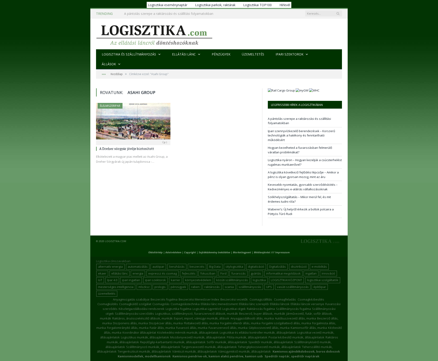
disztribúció (299, 266)
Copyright (190, 252)
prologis (160, 287)
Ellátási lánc (184, 54)
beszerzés (197, 266)
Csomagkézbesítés (311, 299)
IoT (100, 280)
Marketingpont (242, 252)
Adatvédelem (173, 252)
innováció (328, 273)
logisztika (259, 280)
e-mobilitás (319, 266)
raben (195, 287)
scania (229, 287)
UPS (269, 287)
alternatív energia (110, 266)
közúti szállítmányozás (232, 280)
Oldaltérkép (155, 252)
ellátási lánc (119, 273)
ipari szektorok (155, 280)
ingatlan (311, 273)
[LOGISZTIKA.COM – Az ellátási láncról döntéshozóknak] (154, 34)
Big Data (215, 266)
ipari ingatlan (131, 280)
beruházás (177, 266)
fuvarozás (238, 273)
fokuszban (207, 273)
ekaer (102, 273)
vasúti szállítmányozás (293, 287)
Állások (109, 64)
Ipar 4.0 (112, 280)
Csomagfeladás (285, 299)
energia (138, 273)
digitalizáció (256, 266)
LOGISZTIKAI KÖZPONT (286, 280)
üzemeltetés (106, 293)
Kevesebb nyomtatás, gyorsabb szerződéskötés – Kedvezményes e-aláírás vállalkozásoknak (303, 187)
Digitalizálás (277, 266)
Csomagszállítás (261, 299)
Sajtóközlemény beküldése (215, 252)
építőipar (319, 287)
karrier (175, 280)
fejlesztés (189, 273)
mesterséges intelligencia (115, 287)
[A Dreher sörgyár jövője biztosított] (133, 122)
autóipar (158, 266)
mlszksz (144, 287)
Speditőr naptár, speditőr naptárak (292, 356)
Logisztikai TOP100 (257, 5)
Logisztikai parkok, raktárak (215, 5)
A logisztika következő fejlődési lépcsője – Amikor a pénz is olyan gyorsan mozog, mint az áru (303, 174)
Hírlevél (284, 5)
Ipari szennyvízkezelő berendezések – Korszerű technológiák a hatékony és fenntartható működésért (176, 14)
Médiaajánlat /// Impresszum (272, 252)
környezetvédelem (198, 280)
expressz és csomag (162, 273)
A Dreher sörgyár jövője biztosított (126, 148)
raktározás (212, 287)
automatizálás (138, 266)
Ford (223, 273)
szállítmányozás (250, 287)
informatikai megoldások (283, 273)
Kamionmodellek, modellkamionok (144, 356)
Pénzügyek (221, 54)
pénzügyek (178, 287)
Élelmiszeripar (110, 106)
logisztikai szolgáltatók (322, 280)
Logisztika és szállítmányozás (129, 54)
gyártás (256, 273)
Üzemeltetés (253, 54)
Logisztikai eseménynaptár (167, 5)
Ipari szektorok (289, 54)
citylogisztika (234, 266)
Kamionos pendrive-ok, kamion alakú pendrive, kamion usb (217, 356)
